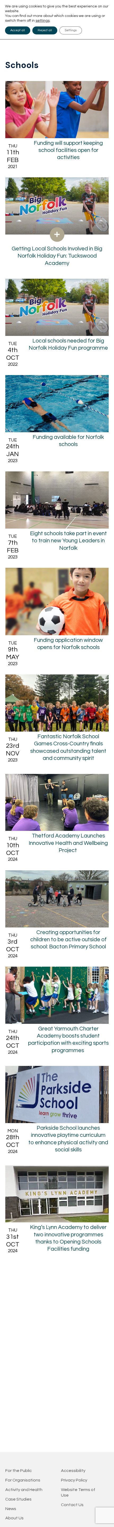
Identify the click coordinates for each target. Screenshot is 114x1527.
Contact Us (72, 1505)
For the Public (18, 1471)
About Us (14, 1518)
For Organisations (22, 1480)
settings (43, 20)
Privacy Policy (74, 1480)
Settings (71, 30)
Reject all (45, 30)
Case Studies (18, 1499)
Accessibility (73, 1471)
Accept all (17, 30)
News (10, 1509)
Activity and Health (23, 1490)
